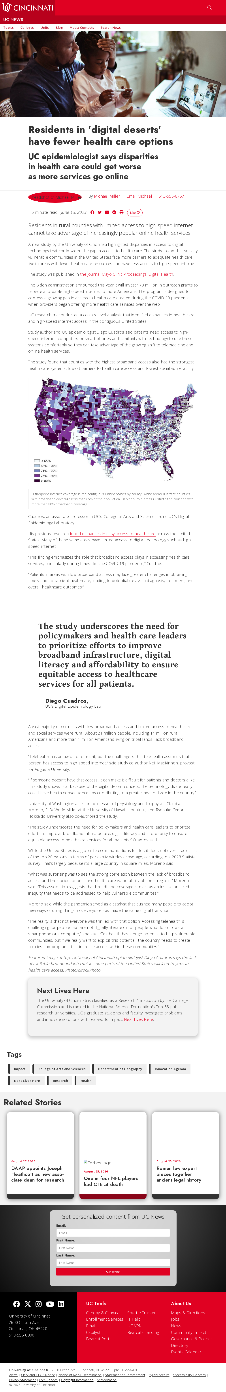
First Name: (65, 1240)
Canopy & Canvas (102, 1312)
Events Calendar (186, 1351)
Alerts (13, 1375)
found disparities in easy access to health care (113, 533)
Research (60, 1081)
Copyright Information (77, 1380)
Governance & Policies (192, 1338)
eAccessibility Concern (189, 1375)
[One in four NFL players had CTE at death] (113, 1134)
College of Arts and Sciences (62, 1069)
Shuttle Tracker (141, 1312)
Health (86, 1081)
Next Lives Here (138, 1019)
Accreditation (107, 1380)
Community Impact (188, 1332)
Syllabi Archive (159, 1375)
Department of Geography (120, 1069)
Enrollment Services (104, 1319)
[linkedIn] (61, 1304)
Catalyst (93, 1332)
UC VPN (134, 1325)
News (176, 1325)
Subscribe (113, 1272)
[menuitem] (8, 27)
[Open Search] (209, 7)
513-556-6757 (171, 196)
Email (91, 1325)
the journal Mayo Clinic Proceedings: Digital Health (126, 274)
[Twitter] (27, 1304)
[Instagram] (39, 1304)
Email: (61, 1225)
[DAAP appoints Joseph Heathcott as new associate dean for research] (40, 1134)
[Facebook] (16, 1304)
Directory (179, 1345)
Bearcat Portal (99, 1338)
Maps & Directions (188, 1312)
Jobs (175, 1319)
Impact (20, 1069)
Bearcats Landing (143, 1332)
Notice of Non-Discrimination (80, 1375)
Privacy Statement (22, 1380)
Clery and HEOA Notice (38, 1375)
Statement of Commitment (125, 1375)
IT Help (134, 1319)
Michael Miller (107, 196)
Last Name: (65, 1255)
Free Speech (48, 1380)
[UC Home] (27, 7)
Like (133, 212)
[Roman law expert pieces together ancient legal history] (185, 1134)
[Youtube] (50, 1304)
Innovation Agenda (170, 1069)
